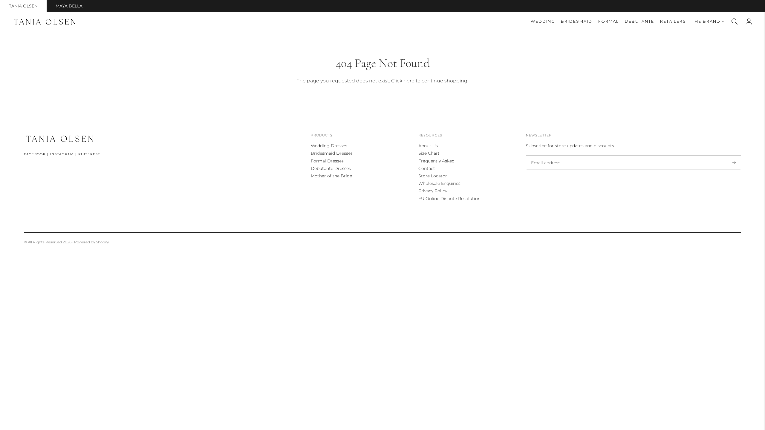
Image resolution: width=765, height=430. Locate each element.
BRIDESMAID (576, 21)
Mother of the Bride (331, 176)
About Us (428, 145)
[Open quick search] (734, 21)
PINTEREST (89, 154)
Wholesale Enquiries (439, 183)
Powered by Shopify (91, 242)
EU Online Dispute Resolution (449, 198)
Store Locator (432, 176)
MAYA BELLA (69, 6)
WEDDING (543, 21)
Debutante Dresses (331, 168)
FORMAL (608, 21)
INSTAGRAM (62, 154)
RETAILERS (673, 21)
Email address (544, 155)
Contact (426, 168)
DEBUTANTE (639, 21)
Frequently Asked (436, 161)
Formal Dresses (327, 161)
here (408, 81)
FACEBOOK (35, 154)
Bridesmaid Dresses (332, 153)
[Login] (749, 21)
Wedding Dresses (329, 145)
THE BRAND (706, 21)
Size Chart (429, 153)
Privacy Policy (432, 191)
